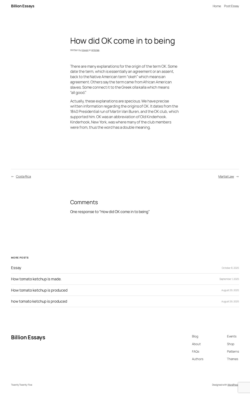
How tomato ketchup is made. (36, 279)
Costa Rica (23, 176)
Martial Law (226, 176)
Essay (16, 268)
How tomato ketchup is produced (39, 290)
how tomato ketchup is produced (39, 301)
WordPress (233, 384)
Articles (95, 50)
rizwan (84, 50)
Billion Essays (22, 6)
